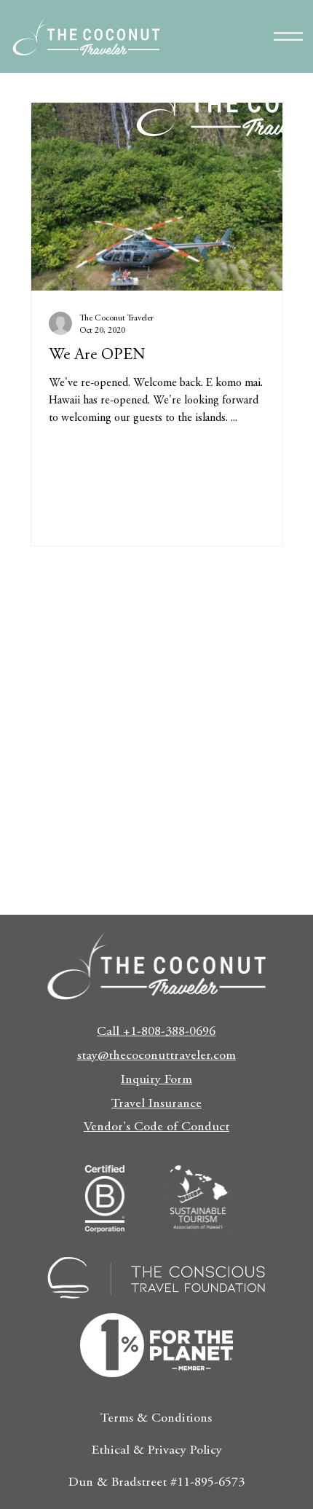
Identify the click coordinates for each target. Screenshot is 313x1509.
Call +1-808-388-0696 (156, 1032)
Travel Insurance (156, 1104)
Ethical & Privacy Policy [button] (157, 1450)
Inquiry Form (156, 1080)
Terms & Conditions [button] (156, 1418)
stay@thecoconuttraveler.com (156, 1056)
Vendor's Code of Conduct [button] (156, 1127)
